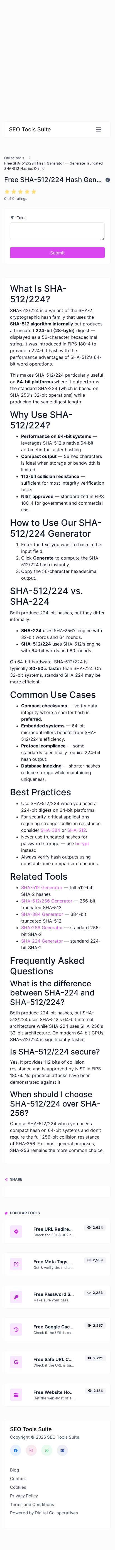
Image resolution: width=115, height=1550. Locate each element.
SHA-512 (76, 830)
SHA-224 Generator (42, 941)
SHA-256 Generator (42, 927)
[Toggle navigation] (98, 129)
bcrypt (82, 843)
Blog (14, 1470)
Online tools (14, 158)
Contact (18, 1478)
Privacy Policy (24, 1496)
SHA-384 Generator (42, 914)
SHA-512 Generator (41, 887)
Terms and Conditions (32, 1504)
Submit (57, 253)
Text (20, 217)
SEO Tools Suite (30, 129)
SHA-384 (50, 830)
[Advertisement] (57, 57)
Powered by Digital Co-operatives (44, 1512)
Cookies (18, 1487)
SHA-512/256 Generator (46, 901)
